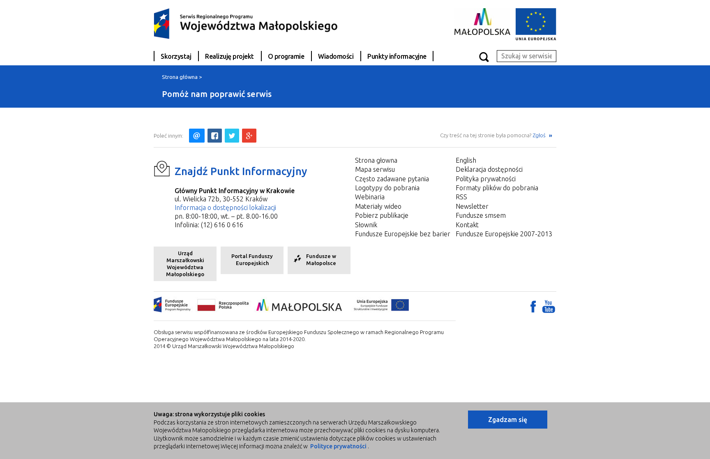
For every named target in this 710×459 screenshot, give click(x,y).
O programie (286, 56)
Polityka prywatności (486, 178)
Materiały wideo (378, 206)
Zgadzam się (507, 419)
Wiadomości (335, 56)
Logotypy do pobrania (387, 187)
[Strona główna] (246, 23)
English (466, 160)
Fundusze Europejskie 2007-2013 (504, 234)
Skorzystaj (176, 56)
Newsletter (472, 206)
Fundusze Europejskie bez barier (402, 234)
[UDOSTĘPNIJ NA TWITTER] (232, 136)
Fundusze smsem (481, 215)
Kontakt (467, 224)
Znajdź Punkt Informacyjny (241, 171)
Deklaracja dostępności (489, 169)
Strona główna (180, 77)
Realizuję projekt (229, 56)
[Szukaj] (484, 56)
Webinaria (370, 197)
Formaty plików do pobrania (497, 187)
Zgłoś (539, 135)
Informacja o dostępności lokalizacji (225, 207)
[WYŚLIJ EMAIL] (197, 136)
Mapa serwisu (375, 169)
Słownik (366, 224)
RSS (461, 197)
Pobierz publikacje (381, 215)
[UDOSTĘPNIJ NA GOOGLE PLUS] (249, 136)
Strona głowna (376, 160)
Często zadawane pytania (392, 178)
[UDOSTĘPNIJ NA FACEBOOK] (214, 136)
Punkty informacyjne (396, 56)
